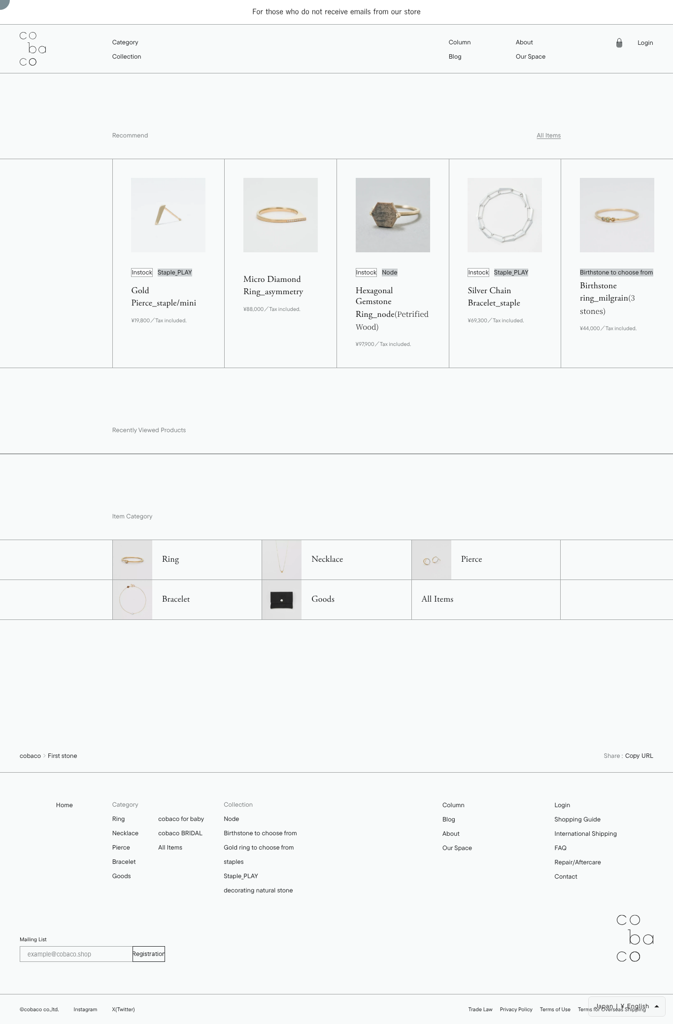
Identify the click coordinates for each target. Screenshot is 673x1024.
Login (645, 43)
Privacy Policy (516, 1009)
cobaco (30, 756)
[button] (126, 42)
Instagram (86, 1009)
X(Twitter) (123, 1009)
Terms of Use (555, 1009)
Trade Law (481, 1009)
